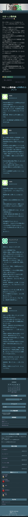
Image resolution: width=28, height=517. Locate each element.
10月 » (15, 392)
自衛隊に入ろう (5, 467)
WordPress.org (5, 425)
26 (8, 391)
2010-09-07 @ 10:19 (13, 184)
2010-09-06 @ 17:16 (13, 133)
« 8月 (12, 392)
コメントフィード (5, 423)
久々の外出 (4, 493)
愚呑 (6, 476)
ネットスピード (5, 453)
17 (17, 388)
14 (12, 388)
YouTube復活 (4, 458)
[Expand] (1, 12)
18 (19, 388)
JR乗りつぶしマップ (6, 501)
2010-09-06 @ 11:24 (13, 98)
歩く (3, 483)
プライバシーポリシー (20, 515)
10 (17, 387)
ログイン (3, 419)
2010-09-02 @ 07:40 (13, 242)
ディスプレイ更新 (5, 462)
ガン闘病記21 (4, 449)
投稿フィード (4, 421)
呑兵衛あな (7, 480)
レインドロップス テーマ (8, 515)
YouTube (4, 504)
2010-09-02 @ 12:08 (13, 310)
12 (8, 388)
